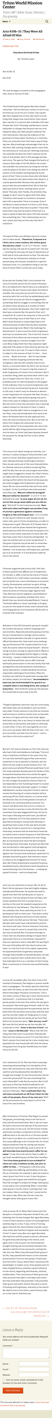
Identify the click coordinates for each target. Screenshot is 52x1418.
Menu (5, 21)
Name (6, 1363)
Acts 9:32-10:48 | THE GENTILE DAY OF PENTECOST (30, 1313)
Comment (8, 1345)
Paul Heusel (39, 39)
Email (6, 1369)
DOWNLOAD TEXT (11, 46)
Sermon (27, 39)
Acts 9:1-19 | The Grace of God (20, 1308)
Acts (21, 39)
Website (6, 1375)
